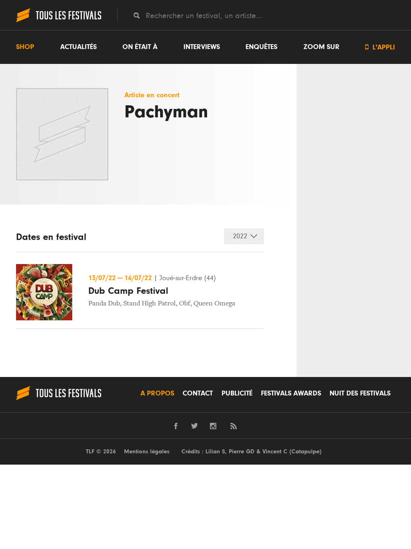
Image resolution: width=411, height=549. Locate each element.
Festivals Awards (291, 393)
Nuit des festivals (360, 393)
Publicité (237, 393)
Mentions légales (146, 452)
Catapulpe (305, 452)
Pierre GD (241, 452)
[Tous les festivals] (58, 21)
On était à (139, 47)
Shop (25, 47)
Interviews (201, 47)
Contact (198, 393)
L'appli (380, 47)
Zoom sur (321, 47)
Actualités (78, 47)
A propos (157, 393)
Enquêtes (261, 47)
